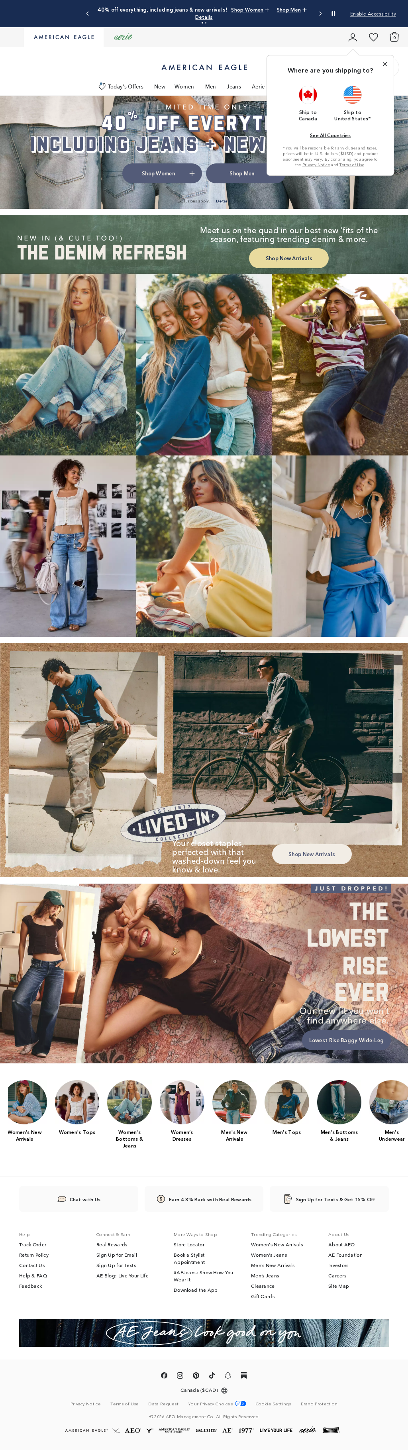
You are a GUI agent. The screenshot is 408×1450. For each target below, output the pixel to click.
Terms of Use (351, 164)
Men (210, 86)
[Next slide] (320, 14)
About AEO (341, 1244)
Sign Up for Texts (116, 1265)
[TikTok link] (212, 1376)
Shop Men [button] (289, 9)
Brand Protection (319, 1403)
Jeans (234, 86)
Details (203, 16)
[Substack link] (244, 1376)
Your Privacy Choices (210, 1404)
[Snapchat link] (228, 1376)
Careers (337, 1275)
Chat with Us (85, 1199)
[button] (202, 23)
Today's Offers (125, 86)
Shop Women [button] (247, 9)
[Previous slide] (88, 14)
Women (184, 86)
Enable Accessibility (373, 13)
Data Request (163, 1403)
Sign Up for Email (116, 1254)
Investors (338, 1265)
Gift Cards (263, 1296)
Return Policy (34, 1254)
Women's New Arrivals (277, 1244)
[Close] (385, 64)
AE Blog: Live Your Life (122, 1275)
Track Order (32, 1244)
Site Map (338, 1285)
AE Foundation (345, 1254)
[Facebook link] (164, 1376)
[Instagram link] (180, 1376)
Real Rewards (112, 1244)
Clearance (263, 1285)
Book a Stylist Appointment (189, 1258)
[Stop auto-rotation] (333, 13)
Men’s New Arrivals (272, 1265)
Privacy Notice (316, 164)
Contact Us (32, 1265)
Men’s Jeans (265, 1275)
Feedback (30, 1285)
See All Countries (330, 135)
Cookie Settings (273, 1404)
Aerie (258, 86)
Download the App (196, 1289)
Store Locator (189, 1244)
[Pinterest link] (196, 1376)
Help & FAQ (33, 1275)
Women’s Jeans (269, 1254)
